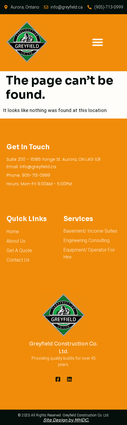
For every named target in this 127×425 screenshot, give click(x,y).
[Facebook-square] (58, 379)
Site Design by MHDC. (66, 420)
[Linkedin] (69, 379)
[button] (97, 42)
